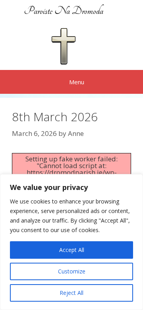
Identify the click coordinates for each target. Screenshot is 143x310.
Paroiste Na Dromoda (63, 11)
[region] (71, 242)
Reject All (71, 292)
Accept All (71, 250)
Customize (71, 271)
